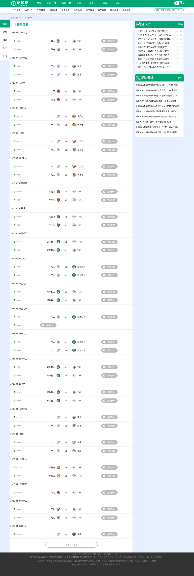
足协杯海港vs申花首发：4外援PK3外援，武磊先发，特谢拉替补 (155, 39)
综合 (5, 47)
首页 (39, 3)
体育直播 (16, 9)
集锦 (93, 3)
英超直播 (53, 9)
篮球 (5, 39)
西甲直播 (65, 9)
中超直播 (127, 9)
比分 (106, 3)
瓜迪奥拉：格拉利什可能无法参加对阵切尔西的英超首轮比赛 (155, 50)
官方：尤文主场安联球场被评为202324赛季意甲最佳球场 (155, 66)
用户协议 (87, 554)
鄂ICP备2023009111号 (115, 564)
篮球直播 (66, 3)
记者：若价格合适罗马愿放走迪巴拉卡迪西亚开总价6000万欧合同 (155, 43)
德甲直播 (90, 9)
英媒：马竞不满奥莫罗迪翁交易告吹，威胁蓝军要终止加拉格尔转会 (155, 31)
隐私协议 (97, 554)
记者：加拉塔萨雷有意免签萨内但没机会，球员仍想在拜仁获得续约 (155, 58)
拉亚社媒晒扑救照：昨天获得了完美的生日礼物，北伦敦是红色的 (155, 54)
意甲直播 (78, 9)
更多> (180, 24)
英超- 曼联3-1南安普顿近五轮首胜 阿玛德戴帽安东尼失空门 (155, 35)
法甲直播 (102, 9)
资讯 (119, 3)
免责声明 (107, 554)
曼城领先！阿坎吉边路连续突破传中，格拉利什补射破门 (155, 46)
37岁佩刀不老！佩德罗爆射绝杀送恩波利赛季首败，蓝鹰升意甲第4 (155, 62)
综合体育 (29, 9)
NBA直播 (41, 9)
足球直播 (51, 3)
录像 (80, 3)
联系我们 (117, 554)
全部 (5, 23)
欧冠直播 (114, 9)
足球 (5, 31)
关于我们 (77, 554)
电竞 (5, 56)
